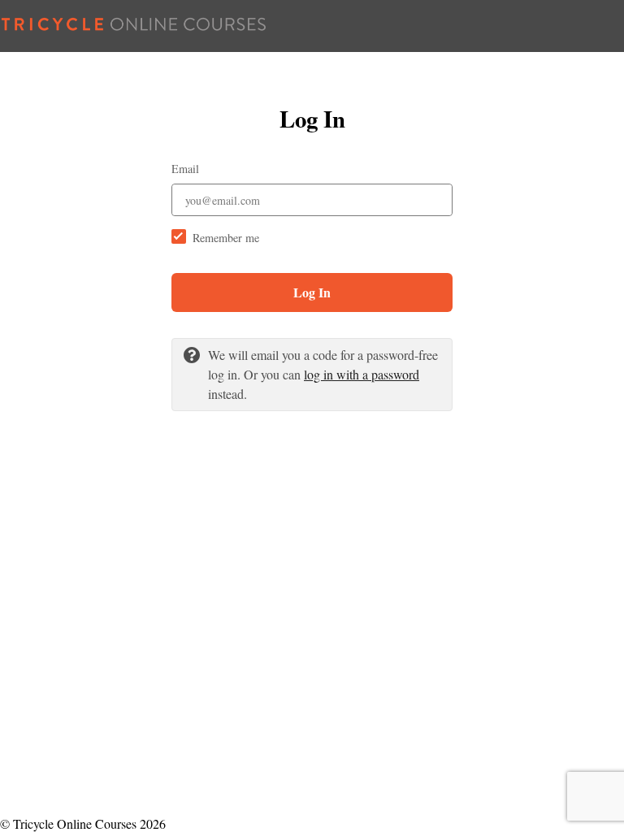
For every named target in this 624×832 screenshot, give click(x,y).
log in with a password (361, 374)
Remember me (226, 237)
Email (185, 168)
